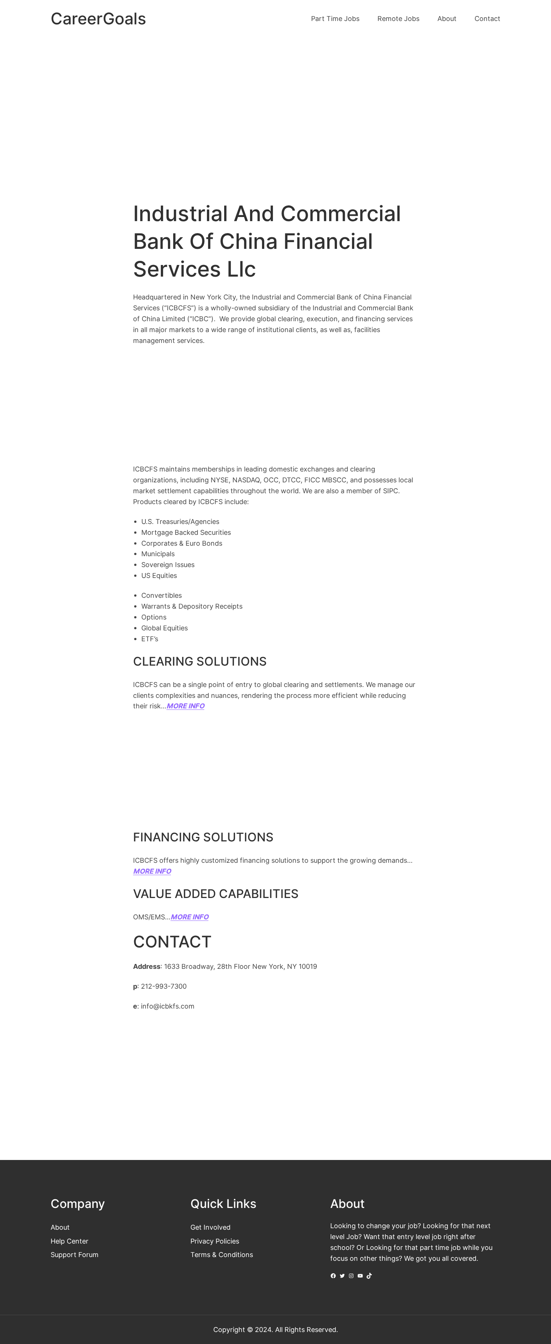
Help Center (69, 1241)
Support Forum (75, 1254)
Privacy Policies (214, 1241)
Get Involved (210, 1227)
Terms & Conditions (221, 1254)
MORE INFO (152, 871)
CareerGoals (98, 18)
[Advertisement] (275, 100)
